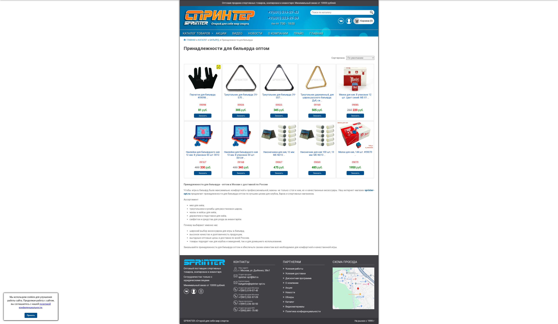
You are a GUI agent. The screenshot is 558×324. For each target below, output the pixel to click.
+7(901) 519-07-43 (283, 12)
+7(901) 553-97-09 (283, 18)
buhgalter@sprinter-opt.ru (251, 283)
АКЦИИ (221, 33)
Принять (31, 315)
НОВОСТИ (255, 33)
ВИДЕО (237, 33)
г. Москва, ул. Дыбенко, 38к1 (254, 270)
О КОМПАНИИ (278, 33)
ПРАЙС (299, 33)
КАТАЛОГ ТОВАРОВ (196, 33)
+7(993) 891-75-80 (248, 310)
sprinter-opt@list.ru (248, 277)
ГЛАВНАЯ (316, 33)
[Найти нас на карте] (353, 308)
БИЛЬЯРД (214, 40)
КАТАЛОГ (202, 40)
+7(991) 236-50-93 (248, 303)
